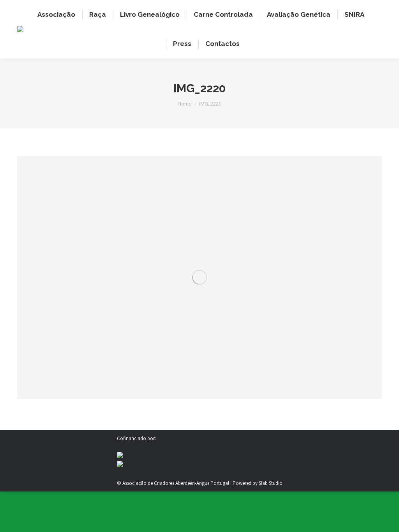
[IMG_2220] (199, 277)
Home (184, 104)
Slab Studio (270, 483)
